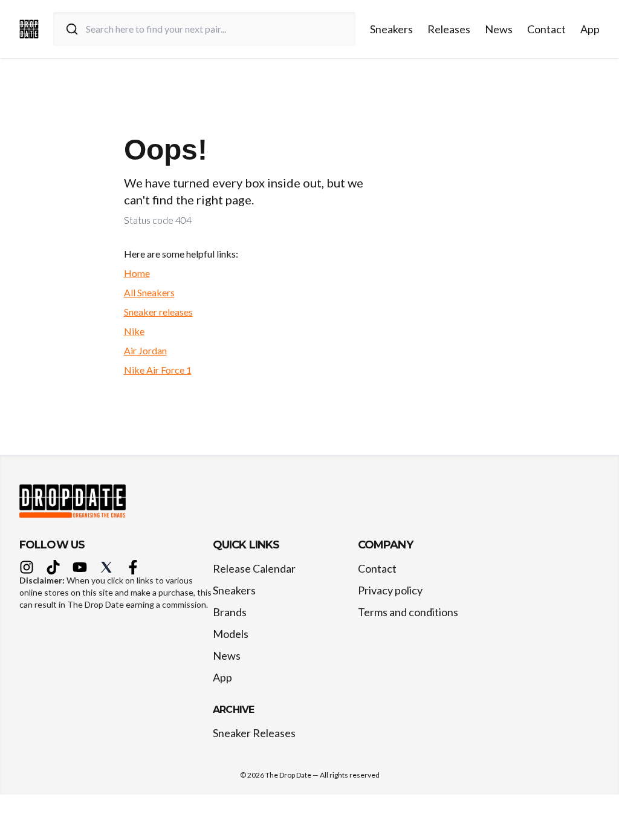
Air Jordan (145, 350)
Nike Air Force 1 (158, 370)
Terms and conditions (408, 612)
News (499, 29)
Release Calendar (254, 568)
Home (137, 273)
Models (230, 633)
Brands (230, 612)
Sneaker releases (158, 311)
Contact (546, 29)
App (590, 29)
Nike (134, 331)
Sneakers (391, 29)
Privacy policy (390, 590)
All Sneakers (149, 292)
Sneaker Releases (254, 733)
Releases (448, 29)
